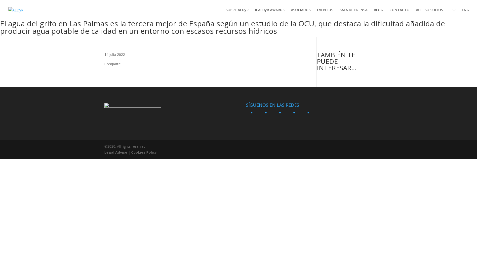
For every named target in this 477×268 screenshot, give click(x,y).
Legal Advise (115, 152)
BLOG (378, 10)
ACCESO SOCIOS (429, 10)
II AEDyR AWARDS (269, 10)
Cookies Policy (144, 152)
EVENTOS (325, 10)
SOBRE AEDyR (237, 10)
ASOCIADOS (301, 10)
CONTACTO (399, 10)
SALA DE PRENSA (353, 10)
